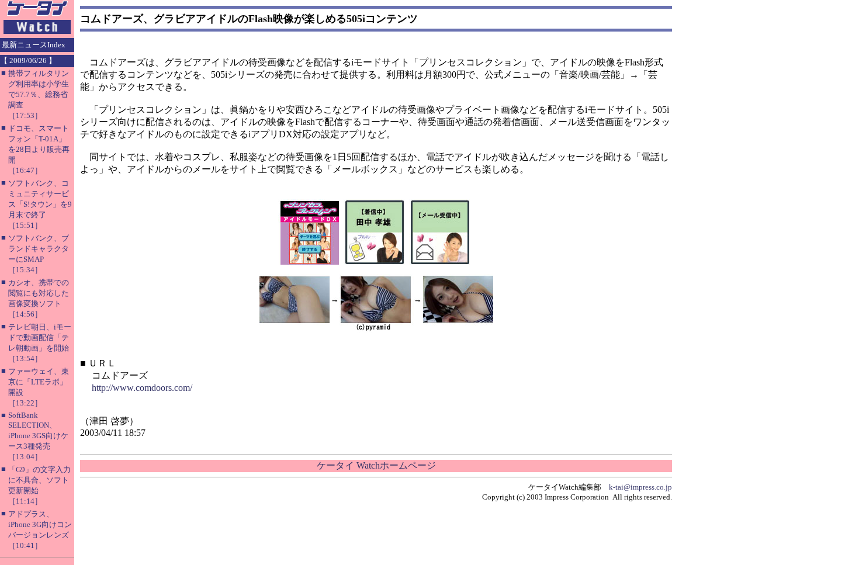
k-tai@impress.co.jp (640, 487)
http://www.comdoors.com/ (142, 388)
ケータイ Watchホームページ (376, 465)
